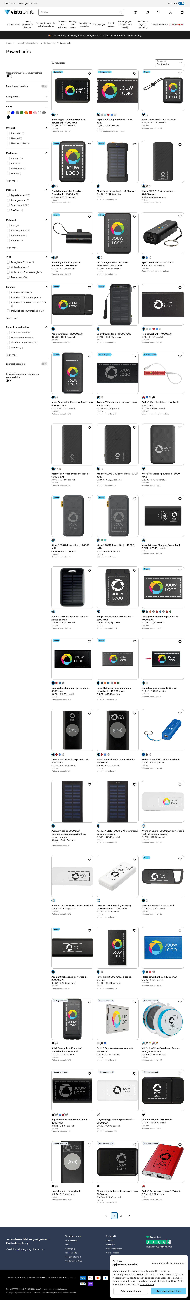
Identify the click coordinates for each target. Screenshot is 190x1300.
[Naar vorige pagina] (106, 1215)
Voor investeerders (114, 1248)
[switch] (176, 3)
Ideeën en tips (72, 1253)
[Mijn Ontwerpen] (147, 12)
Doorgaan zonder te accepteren (168, 1263)
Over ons (109, 1240)
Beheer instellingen (131, 1291)
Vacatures (110, 1244)
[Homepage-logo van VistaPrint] (19, 12)
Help (67, 1244)
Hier (108, 35)
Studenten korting (73, 1261)
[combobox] (79, 12)
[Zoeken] (121, 12)
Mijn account (71, 1240)
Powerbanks (65, 43)
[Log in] (170, 12)
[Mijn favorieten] (159, 12)
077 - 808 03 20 (12, 1277)
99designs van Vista (28, 3)
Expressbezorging (15, 363)
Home (9, 43)
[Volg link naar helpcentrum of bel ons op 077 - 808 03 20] (135, 12)
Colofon (72, 1277)
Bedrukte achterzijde (17, 86)
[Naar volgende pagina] (129, 1215)
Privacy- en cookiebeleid (36, 1277)
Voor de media (112, 1253)
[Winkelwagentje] (182, 12)
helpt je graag (24, 1249)
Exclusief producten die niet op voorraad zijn (22, 376)
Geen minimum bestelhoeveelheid (24, 72)
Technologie (49, 43)
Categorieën (12, 96)
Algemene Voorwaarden (57, 1277)
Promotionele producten (28, 43)
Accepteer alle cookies (169, 1291)
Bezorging (70, 1248)
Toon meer (11, 180)
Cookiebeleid (147, 1284)
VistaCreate (9, 3)
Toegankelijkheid (73, 1257)
